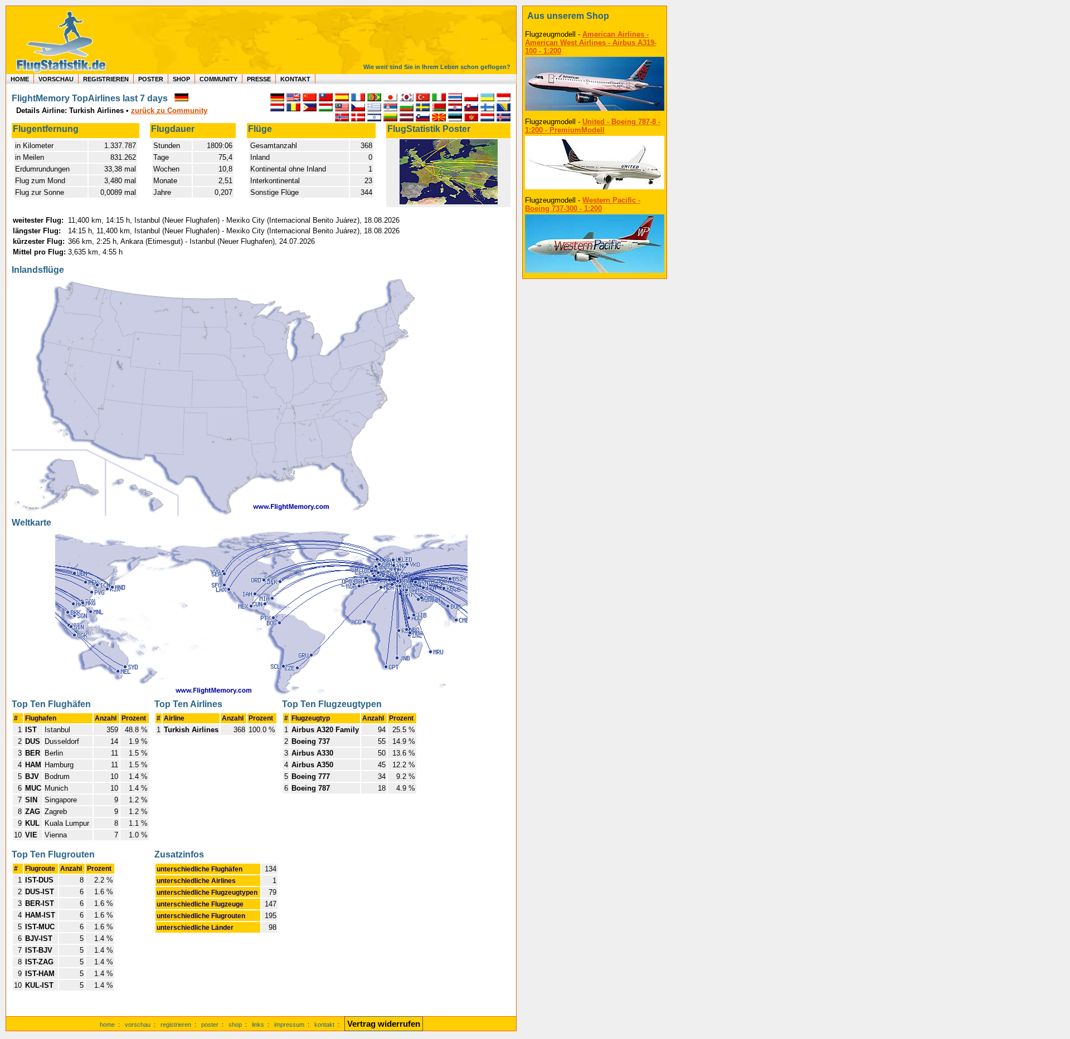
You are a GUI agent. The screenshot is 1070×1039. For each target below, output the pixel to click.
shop (235, 1024)
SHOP (181, 79)
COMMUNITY (218, 79)
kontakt (324, 1024)
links (258, 1024)
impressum (289, 1024)
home (107, 1024)
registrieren (175, 1024)
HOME (20, 79)
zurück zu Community (169, 110)
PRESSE (259, 79)
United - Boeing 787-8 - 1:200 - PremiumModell (592, 125)
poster (209, 1024)
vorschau (137, 1024)
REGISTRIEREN (106, 79)
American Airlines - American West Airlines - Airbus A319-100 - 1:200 (590, 42)
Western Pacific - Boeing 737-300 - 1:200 (582, 204)
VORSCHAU (56, 79)
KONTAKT (295, 79)
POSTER (150, 79)
